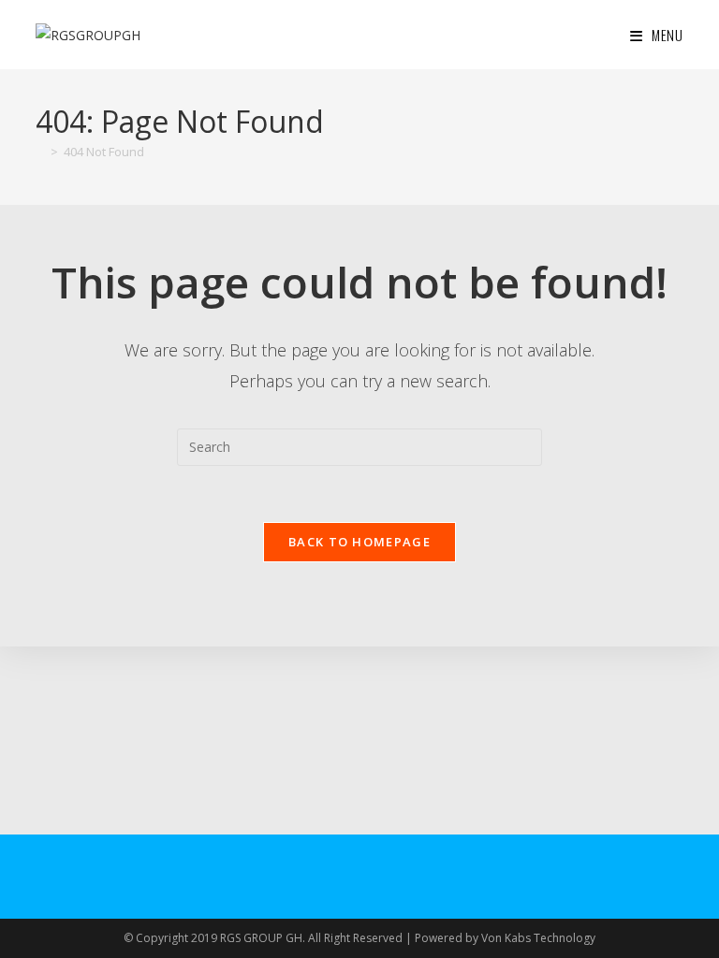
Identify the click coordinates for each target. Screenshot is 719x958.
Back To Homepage (359, 541)
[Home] (40, 151)
